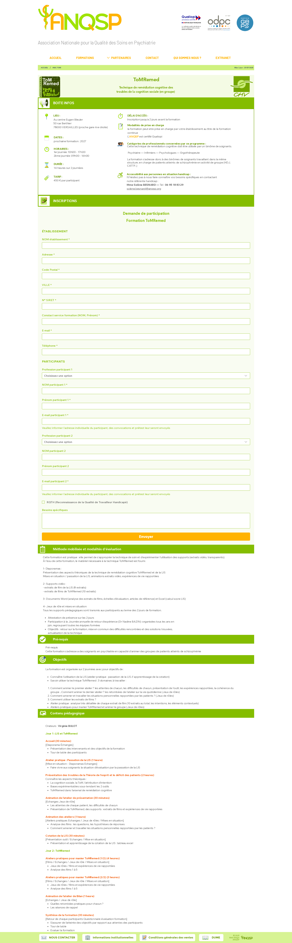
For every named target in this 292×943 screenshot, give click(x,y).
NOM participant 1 (54, 384)
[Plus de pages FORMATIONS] (108, 57)
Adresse (48, 254)
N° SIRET (49, 300)
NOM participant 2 (54, 451)
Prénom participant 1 (56, 400)
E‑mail (47, 330)
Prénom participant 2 (55, 466)
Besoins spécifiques (55, 510)
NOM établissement (56, 239)
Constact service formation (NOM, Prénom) (71, 315)
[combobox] (146, 375)
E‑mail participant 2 (55, 481)
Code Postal (50, 269)
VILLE (47, 285)
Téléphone (49, 345)
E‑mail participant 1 (55, 415)
